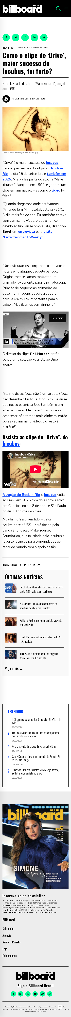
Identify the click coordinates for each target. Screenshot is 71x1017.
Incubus (11, 443)
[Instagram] (20, 994)
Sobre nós (7, 928)
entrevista (26, 231)
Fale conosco (9, 955)
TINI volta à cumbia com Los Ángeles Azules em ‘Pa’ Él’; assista (39, 655)
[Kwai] (49, 994)
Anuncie (6, 935)
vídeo (56, 190)
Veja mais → (14, 668)
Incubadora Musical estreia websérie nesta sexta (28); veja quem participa (41, 589)
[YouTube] (35, 994)
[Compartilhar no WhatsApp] (25, 37)
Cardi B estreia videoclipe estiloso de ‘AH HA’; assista (41, 639)
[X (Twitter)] (28, 994)
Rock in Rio (7, 47)
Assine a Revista (11, 942)
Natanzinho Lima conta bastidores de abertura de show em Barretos (38, 605)
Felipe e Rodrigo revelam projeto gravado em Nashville (41, 622)
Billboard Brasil (23, 98)
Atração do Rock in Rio (21, 494)
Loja (4, 949)
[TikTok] (42, 994)
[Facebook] (13, 994)
